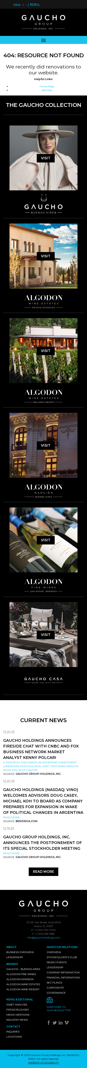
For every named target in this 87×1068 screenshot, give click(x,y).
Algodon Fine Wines (21, 974)
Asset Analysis (16, 1004)
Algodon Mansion (20, 979)
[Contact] (64, 1001)
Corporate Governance (56, 990)
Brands (12, 964)
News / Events (57, 962)
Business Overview (20, 952)
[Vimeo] (67, 1023)
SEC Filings (54, 982)
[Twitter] (55, 1023)
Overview (54, 952)
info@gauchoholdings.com (43, 937)
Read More (11, 817)
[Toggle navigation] (43, 40)
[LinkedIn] (61, 1023)
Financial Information (63, 977)
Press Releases (17, 1009)
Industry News (17, 1019)
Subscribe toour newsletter (59, 1008)
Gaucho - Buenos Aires (23, 969)
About (11, 947)
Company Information (63, 972)
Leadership (14, 957)
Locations (14, 1036)
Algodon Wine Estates (23, 984)
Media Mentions (17, 1014)
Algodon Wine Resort (22, 989)
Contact (13, 1026)
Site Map (47, 90)
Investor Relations (62, 947)
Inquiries (12, 1031)
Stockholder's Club (62, 957)
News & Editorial (19, 999)
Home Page (47, 86)
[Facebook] (49, 1023)
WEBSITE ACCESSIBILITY (43, 1062)
